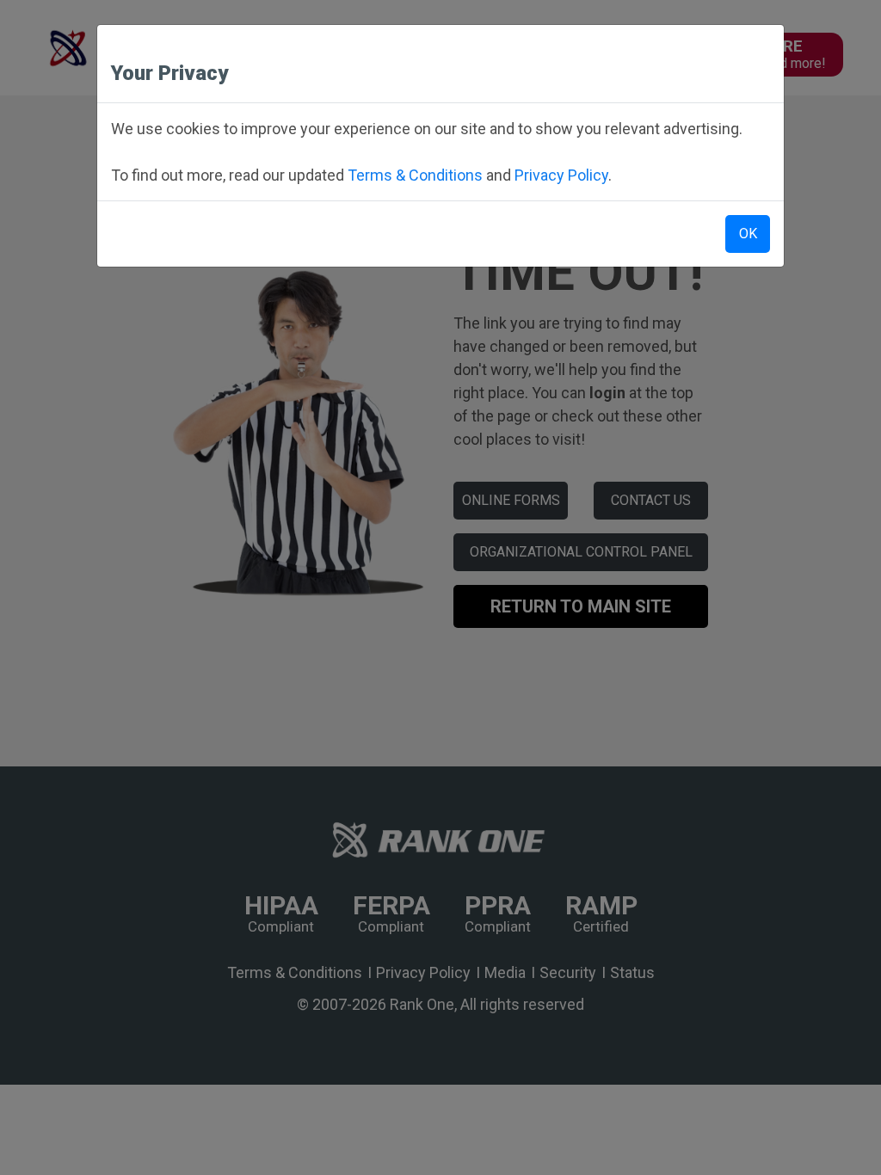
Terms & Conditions (415, 175)
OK (748, 233)
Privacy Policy (561, 175)
